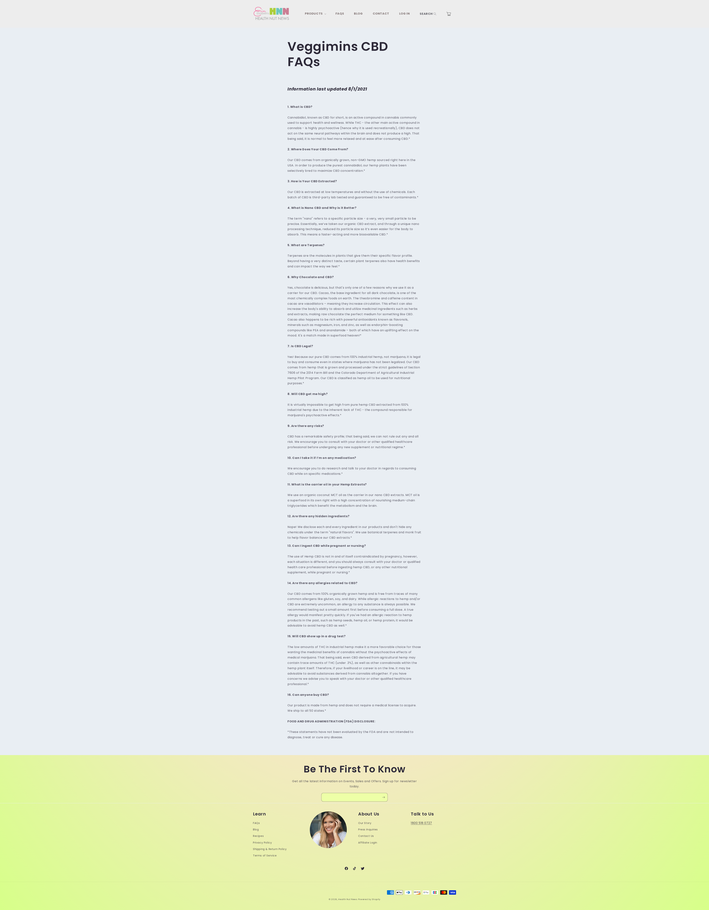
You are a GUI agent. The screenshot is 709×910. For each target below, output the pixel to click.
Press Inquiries (368, 829)
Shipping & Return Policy (270, 849)
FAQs (256, 823)
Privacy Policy (262, 842)
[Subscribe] (383, 797)
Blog (256, 829)
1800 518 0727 (421, 823)
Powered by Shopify (369, 899)
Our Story (364, 823)
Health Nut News (347, 899)
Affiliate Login (367, 842)
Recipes (258, 836)
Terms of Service (265, 855)
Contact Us (366, 836)
